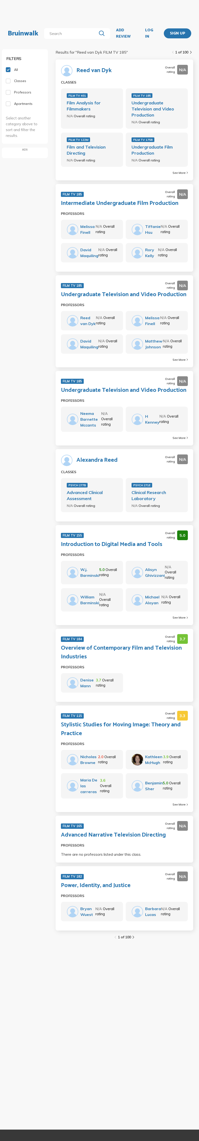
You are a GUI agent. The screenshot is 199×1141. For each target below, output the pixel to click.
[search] (71, 33)
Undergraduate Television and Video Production (153, 109)
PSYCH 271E (141, 485)
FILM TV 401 (77, 95)
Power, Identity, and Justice (96, 885)
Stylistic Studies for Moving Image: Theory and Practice (121, 729)
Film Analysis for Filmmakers (84, 106)
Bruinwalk (23, 33)
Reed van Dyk (94, 70)
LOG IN (149, 33)
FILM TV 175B (143, 140)
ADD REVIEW (123, 33)
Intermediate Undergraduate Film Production (119, 203)
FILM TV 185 (142, 95)
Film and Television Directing (86, 150)
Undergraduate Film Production (152, 150)
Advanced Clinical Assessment (85, 495)
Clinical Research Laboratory (149, 495)
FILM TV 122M (78, 140)
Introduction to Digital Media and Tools (111, 544)
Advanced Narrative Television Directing (113, 835)
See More (179, 173)
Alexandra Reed (97, 460)
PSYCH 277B (77, 485)
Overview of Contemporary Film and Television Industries (121, 652)
